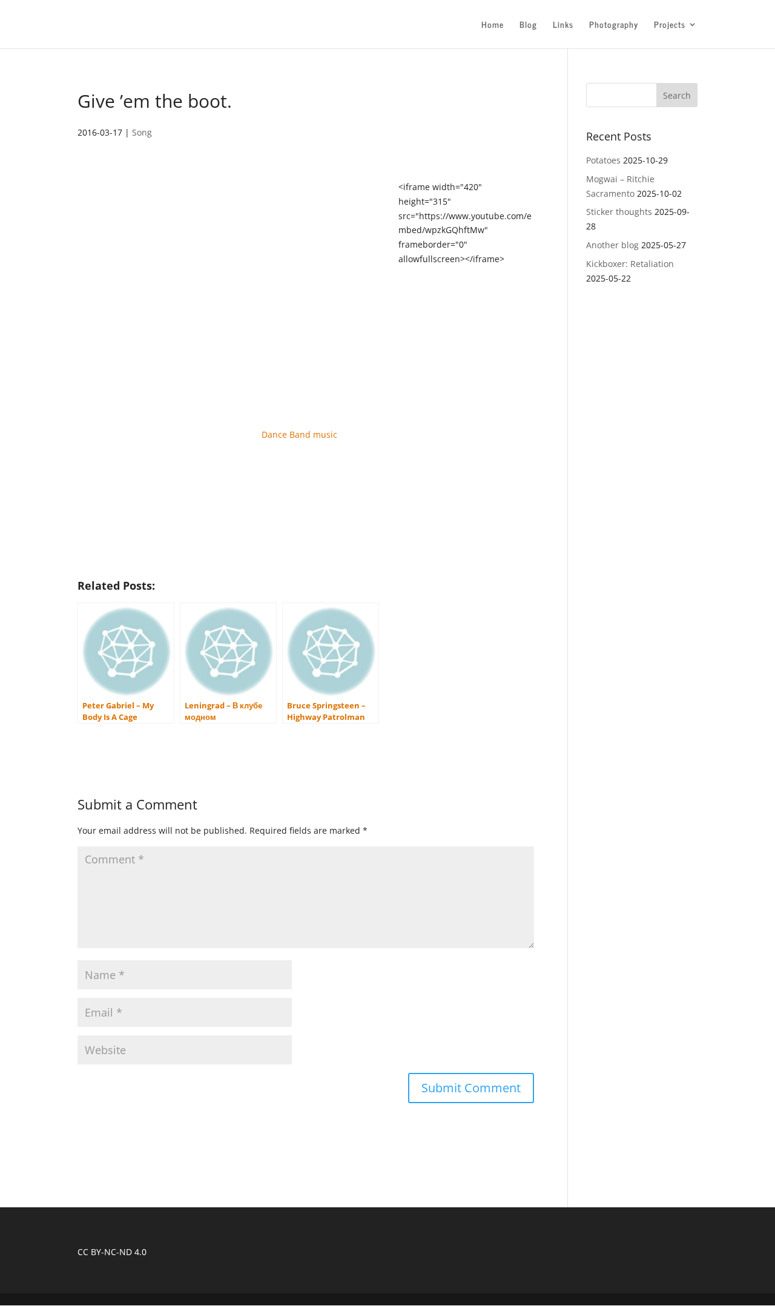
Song (142, 132)
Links (563, 25)
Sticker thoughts (619, 211)
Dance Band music (299, 434)
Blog (528, 25)
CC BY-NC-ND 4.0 (112, 1252)
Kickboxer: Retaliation (630, 263)
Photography (613, 25)
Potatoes (603, 160)
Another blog (612, 245)
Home (492, 25)
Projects (669, 25)
